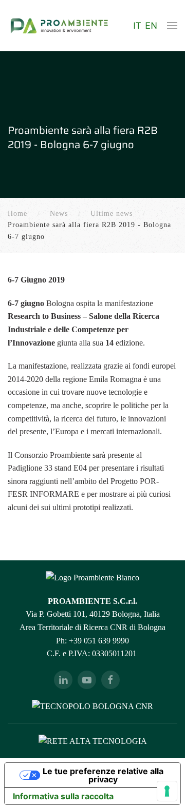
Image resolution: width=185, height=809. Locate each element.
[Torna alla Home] (59, 25)
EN (151, 25)
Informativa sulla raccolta (63, 796)
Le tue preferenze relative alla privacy (103, 775)
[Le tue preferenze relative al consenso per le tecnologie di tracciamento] (167, 791)
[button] (172, 25)
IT (138, 25)
